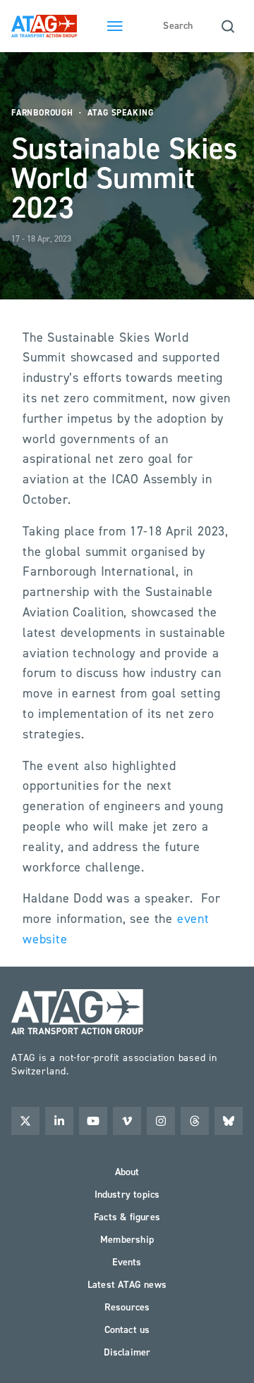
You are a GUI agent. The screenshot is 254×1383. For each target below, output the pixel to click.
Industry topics (127, 1194)
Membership (127, 1239)
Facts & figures (127, 1217)
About (127, 1172)
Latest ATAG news (127, 1284)
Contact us (127, 1330)
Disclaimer (127, 1352)
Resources (127, 1307)
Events (126, 1262)
